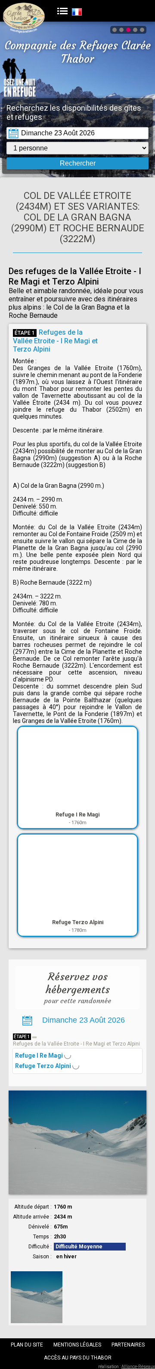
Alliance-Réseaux (138, 1366)
